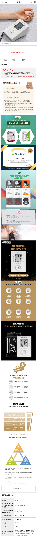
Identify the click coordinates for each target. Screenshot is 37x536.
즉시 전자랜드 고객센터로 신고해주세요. (26, 76)
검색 (31, 2)
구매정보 (14, 60)
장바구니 (34, 2)
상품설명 (4, 60)
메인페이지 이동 (6, 2)
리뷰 (23, 60)
